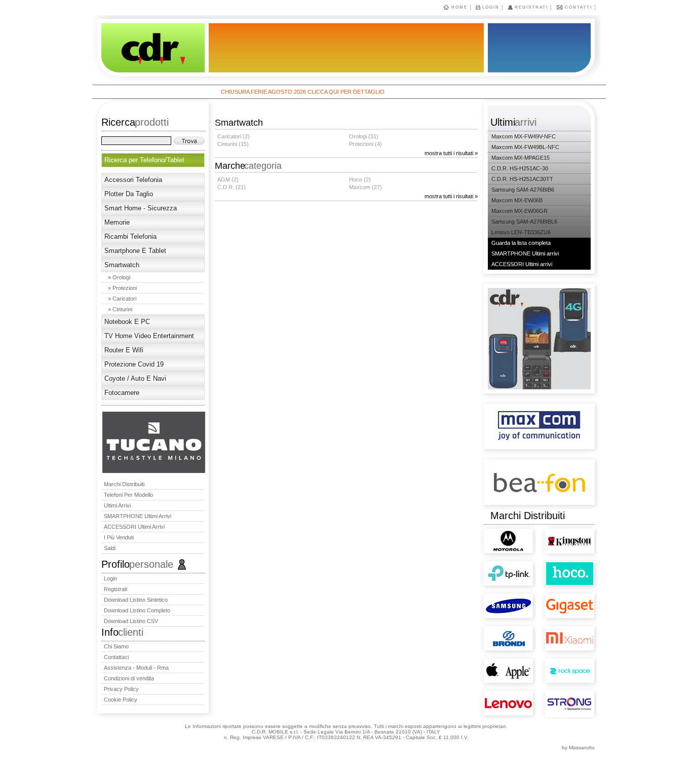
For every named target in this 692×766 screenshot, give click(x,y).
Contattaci (116, 657)
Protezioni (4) (365, 144)
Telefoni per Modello (128, 495)
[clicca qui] (153, 471)
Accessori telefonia (133, 180)
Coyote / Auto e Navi (135, 378)
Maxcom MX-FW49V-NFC (523, 136)
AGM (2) (228, 179)
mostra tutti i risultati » (451, 153)
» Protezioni (122, 288)
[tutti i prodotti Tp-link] (490, 565)
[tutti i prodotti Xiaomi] (551, 626)
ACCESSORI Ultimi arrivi (134, 527)
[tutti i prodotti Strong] (551, 699)
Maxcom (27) (365, 187)
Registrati (531, 7)
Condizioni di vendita (129, 678)
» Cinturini (120, 309)
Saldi (110, 548)
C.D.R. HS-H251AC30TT (522, 179)
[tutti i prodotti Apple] (490, 661)
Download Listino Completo (137, 610)
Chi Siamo (116, 646)
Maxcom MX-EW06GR (519, 211)
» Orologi (119, 277)
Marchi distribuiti (124, 484)
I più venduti (119, 537)
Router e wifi (123, 350)
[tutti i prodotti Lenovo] (490, 692)
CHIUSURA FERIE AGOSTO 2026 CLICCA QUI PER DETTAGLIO (284, 92)
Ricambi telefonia (130, 236)
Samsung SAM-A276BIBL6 (524, 221)
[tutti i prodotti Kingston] (551, 535)
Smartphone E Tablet (135, 250)
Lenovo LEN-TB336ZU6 (521, 232)
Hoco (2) (360, 179)
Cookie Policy (120, 700)
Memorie (117, 222)
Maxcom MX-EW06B (517, 200)
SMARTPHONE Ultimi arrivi (137, 516)
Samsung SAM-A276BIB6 (522, 190)
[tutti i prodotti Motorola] (486, 534)
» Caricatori (122, 299)
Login (490, 7)
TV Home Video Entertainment (149, 336)
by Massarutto (578, 747)
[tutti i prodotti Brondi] (490, 629)
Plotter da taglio (128, 194)
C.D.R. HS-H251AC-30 (519, 168)
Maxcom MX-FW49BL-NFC (525, 147)
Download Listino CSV (131, 621)
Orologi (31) (363, 136)
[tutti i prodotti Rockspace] (551, 661)
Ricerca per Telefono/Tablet (144, 160)
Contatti (578, 7)
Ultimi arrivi (117, 505)
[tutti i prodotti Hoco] (551, 567)
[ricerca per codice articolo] (189, 140)
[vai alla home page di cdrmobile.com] (148, 50)
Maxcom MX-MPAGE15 (520, 158)
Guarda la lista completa (521, 243)
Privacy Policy (121, 689)
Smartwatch (121, 265)
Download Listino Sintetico (136, 600)
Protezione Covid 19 (134, 364)
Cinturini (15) (233, 144)
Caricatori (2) (233, 136)
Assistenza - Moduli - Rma (136, 668)
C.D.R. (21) (231, 187)
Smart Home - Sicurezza (140, 208)
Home (459, 7)
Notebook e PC (127, 321)
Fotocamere (121, 392)
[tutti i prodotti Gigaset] (551, 595)
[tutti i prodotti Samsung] (490, 596)
